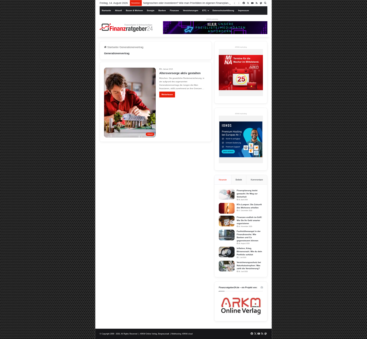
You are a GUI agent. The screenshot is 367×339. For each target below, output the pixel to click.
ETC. (204, 10)
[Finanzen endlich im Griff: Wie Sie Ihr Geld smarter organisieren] (227, 221)
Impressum (243, 10)
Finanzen (174, 10)
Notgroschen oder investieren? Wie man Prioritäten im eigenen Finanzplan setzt (189, 3)
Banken (162, 10)
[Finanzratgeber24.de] (126, 27)
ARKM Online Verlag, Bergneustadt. (155, 334)
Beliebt (239, 179)
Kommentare (257, 179)
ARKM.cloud (187, 334)
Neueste (223, 179)
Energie (150, 10)
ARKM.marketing (212, 19)
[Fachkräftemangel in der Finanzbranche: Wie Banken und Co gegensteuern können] (227, 235)
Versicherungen (190, 10)
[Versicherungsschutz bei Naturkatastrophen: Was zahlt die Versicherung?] (227, 266)
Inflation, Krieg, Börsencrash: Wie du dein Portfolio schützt (249, 251)
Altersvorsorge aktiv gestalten (180, 73)
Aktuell (118, 10)
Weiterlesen (167, 94)
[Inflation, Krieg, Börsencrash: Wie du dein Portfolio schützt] (227, 252)
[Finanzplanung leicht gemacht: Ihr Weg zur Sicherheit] (227, 194)
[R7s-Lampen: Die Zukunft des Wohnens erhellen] (227, 208)
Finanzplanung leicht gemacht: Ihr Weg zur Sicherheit (247, 193)
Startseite (106, 10)
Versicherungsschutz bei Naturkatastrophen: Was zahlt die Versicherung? (249, 265)
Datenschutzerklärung (223, 10)
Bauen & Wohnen (134, 10)
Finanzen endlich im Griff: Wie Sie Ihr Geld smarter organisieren (249, 220)
